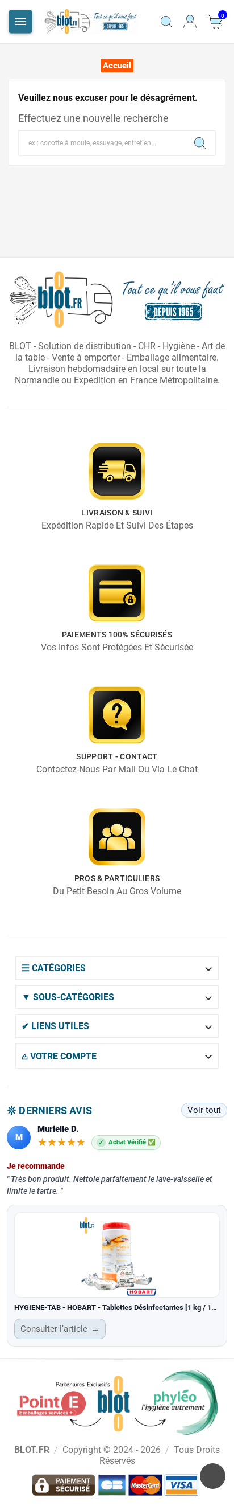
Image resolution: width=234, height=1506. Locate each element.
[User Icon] (190, 21)
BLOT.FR (31, 1449)
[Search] (200, 143)
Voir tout (204, 1110)
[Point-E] (117, 1402)
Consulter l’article (59, 1329)
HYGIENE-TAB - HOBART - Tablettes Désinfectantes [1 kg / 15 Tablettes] (117, 1307)
